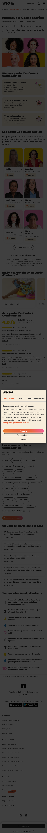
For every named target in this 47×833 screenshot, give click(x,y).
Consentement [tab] (8, 398)
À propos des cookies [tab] (36, 398)
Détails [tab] (20, 398)
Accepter (23, 431)
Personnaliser (22, 435)
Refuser (24, 439)
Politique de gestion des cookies (16, 422)
